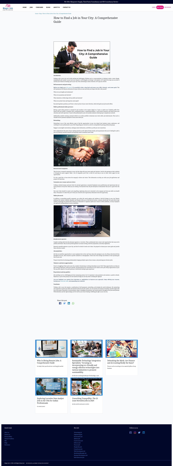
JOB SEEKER (168, 7)
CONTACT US (66, 7)
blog (40, 13)
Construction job (78, 441)
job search (69, 87)
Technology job (78, 432)
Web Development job (79, 451)
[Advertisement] (86, 32)
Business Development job (80, 455)
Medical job (77, 438)
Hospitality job (78, 447)
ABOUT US (56, 7)
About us (7, 432)
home (36, 13)
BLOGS (48, 7)
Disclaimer (7, 445)
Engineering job (78, 434)
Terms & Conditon (9, 438)
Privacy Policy (8, 436)
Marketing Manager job (80, 453)
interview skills (64, 281)
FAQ (5, 441)
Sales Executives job (79, 457)
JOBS (31, 7)
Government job (78, 436)
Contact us (7, 434)
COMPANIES (39, 7)
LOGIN (154, 7)
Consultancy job (78, 449)
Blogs (6, 443)
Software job (77, 443)
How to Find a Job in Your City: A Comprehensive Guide (57, 13)
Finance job (77, 445)
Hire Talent (160, 7)
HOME (24, 7)
